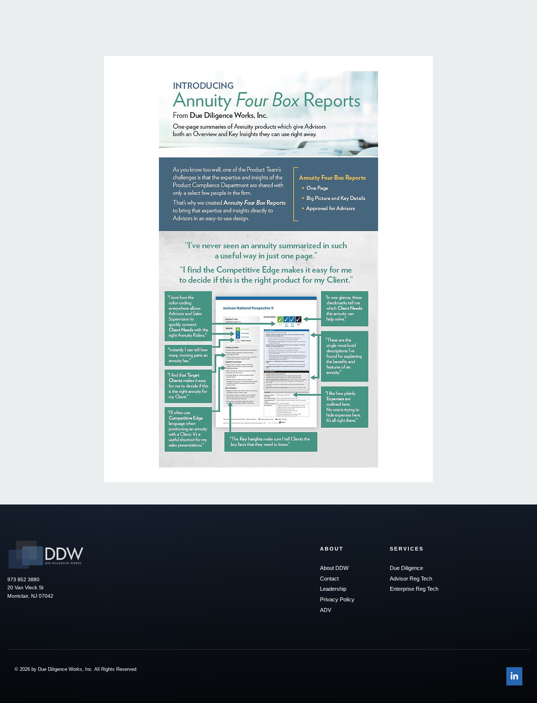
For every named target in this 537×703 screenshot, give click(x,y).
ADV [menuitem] (325, 610)
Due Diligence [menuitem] (406, 568)
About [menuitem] (332, 549)
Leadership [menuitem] (333, 589)
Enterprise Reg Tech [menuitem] (414, 589)
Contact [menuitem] (329, 578)
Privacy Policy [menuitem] (337, 599)
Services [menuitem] (407, 549)
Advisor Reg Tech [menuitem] (411, 578)
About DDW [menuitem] (334, 568)
